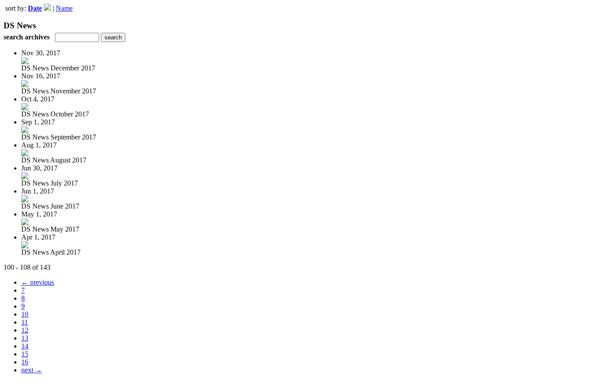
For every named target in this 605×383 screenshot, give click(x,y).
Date (35, 8)
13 (24, 338)
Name (64, 8)
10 (24, 314)
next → (31, 370)
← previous (37, 282)
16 (24, 362)
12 (24, 330)
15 (24, 354)
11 (24, 322)
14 (24, 346)
